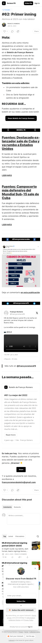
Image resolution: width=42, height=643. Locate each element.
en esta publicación (30, 292)
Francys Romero (13, 23)
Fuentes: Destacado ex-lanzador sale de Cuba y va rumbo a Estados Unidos (21, 143)
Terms (26, 632)
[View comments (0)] (12, 31)
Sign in (37, 3)
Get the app (30, 636)
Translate (7, 10)
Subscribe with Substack (22, 610)
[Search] (37, 536)
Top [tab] (4, 536)
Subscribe (28, 3)
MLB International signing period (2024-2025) (14, 544)
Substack (11, 640)
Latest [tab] (10, 536)
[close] (35, 568)
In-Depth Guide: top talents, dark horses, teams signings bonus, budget (15, 550)
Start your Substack (16, 636)
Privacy (21, 632)
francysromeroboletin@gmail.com (19, 482)
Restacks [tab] (17, 507)
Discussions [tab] (19, 536)
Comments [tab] (7, 507)
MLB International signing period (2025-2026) (14, 564)
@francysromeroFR (26, 366)
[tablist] (12, 507)
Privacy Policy (28, 620)
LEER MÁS (7, 175)
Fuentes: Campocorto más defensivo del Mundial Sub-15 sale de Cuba (20, 192)
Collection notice (34, 632)
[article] (21, 550)
